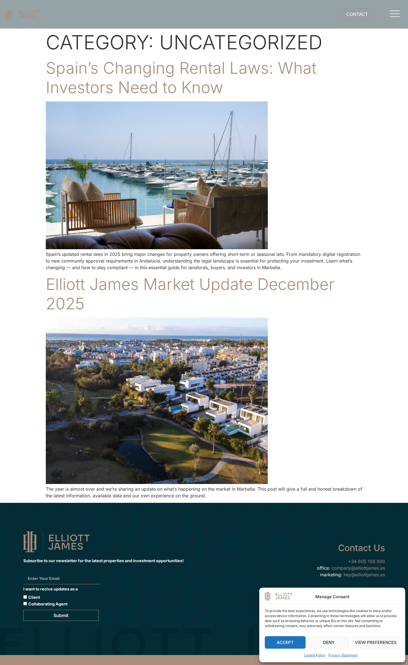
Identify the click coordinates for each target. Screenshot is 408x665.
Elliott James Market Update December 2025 (190, 293)
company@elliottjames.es (358, 568)
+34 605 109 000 (366, 561)
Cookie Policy (315, 655)
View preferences (376, 642)
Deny (328, 642)
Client (34, 597)
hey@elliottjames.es (364, 574)
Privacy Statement (343, 655)
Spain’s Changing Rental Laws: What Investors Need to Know (181, 77)
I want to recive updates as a (50, 589)
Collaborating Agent (47, 604)
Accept (285, 642)
